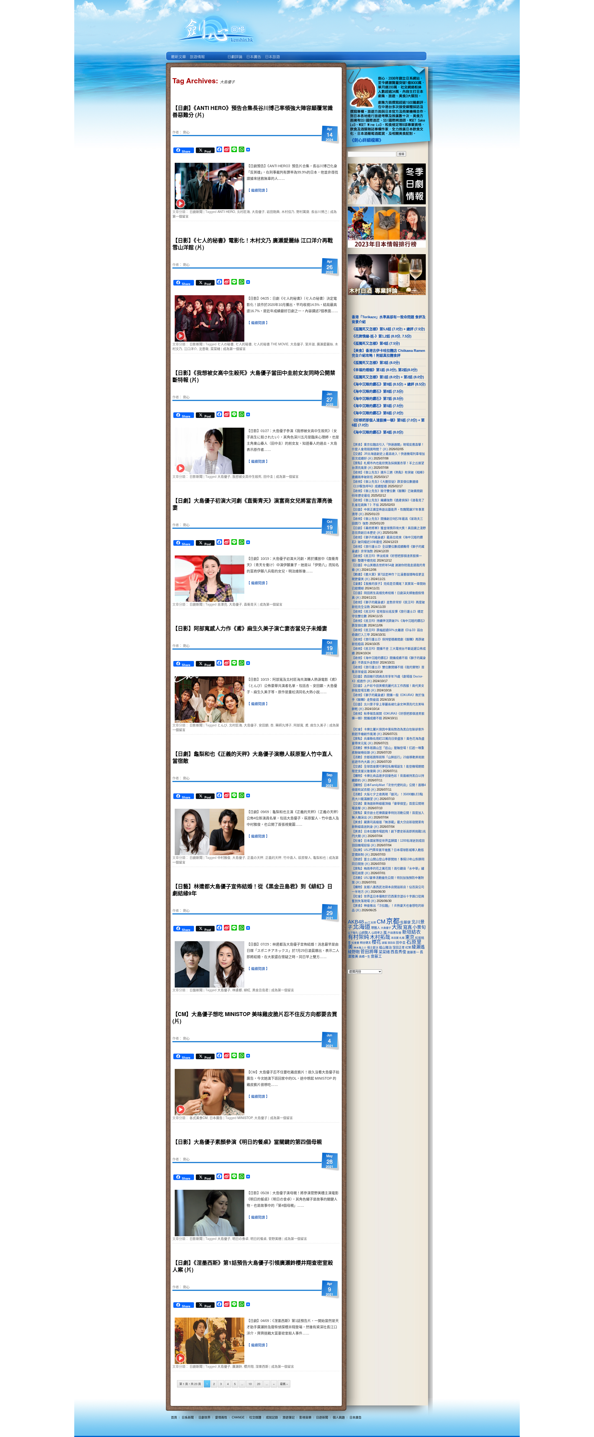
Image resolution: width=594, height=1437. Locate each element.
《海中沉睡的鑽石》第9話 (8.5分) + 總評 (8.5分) (389, 384)
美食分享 (290, 53)
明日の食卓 (240, 1238)
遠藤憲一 (413, 952)
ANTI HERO (226, 211)
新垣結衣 (411, 932)
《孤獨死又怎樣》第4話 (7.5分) (376, 343)
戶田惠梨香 (394, 932)
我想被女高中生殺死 (246, 476)
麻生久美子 (318, 725)
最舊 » (284, 1384)
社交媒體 (255, 1417)
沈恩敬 (204, 348)
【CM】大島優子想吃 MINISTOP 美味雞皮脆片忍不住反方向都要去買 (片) (254, 1017)
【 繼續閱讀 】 (258, 190)
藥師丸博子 (283, 725)
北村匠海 (243, 211)
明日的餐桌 (258, 1238)
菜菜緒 (215, 348)
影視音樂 (305, 1417)
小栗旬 (419, 927)
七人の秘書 (225, 344)
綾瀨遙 (418, 947)
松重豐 (355, 942)
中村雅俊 (223, 857)
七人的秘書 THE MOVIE (271, 344)
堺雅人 (375, 928)
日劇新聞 (196, 211)
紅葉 (408, 947)
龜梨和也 (319, 857)
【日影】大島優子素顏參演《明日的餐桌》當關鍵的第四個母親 (247, 1141)
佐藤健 (405, 922)
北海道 (361, 927)
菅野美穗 (274, 1238)
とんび (222, 725)
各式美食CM (199, 1117)
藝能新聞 (196, 53)
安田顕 (263, 725)
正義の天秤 (255, 857)
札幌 (401, 938)
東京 (409, 937)
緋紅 (247, 990)
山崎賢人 (365, 932)
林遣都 (237, 990)
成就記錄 (272, 1417)
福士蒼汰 (372, 947)
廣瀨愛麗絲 (325, 344)
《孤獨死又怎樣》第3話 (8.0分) (376, 363)
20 (258, 1384)
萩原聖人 (304, 857)
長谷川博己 (319, 211)
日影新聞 (196, 344)
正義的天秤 (273, 857)
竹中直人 (289, 857)
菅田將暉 (369, 951)
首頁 (174, 1417)
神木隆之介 (360, 947)
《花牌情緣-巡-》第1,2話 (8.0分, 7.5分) (381, 336)
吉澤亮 (222, 604)
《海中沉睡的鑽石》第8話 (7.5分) (377, 391)
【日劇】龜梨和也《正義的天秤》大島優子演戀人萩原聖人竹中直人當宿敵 (252, 757)
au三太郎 (370, 922)
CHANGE (238, 1417)
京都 (393, 921)
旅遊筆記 (289, 1417)
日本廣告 (253, 53)
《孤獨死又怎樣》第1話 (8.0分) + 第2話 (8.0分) (388, 377)
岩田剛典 (273, 211)
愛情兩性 (221, 1417)
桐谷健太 (365, 942)
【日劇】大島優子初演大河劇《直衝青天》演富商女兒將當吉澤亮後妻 (252, 504)
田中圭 (268, 476)
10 (250, 1384)
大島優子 (258, 211)
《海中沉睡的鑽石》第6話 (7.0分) (377, 413)
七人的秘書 (244, 344)
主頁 (178, 53)
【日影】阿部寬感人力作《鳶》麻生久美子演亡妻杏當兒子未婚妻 (249, 628)
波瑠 (384, 942)
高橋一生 (364, 956)
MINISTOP (244, 1117)
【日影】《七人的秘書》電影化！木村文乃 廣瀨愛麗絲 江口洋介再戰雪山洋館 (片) (252, 243)
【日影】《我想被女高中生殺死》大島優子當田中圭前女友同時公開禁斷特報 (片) (253, 376)
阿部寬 (298, 725)
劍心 (186, 132)
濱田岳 (391, 942)
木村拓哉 (380, 937)
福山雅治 (385, 947)
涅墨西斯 (261, 1366)
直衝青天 (250, 604)
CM (381, 922)
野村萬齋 (302, 211)
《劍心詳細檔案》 (366, 140)
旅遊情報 (215, 53)
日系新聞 (188, 1417)
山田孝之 (377, 932)
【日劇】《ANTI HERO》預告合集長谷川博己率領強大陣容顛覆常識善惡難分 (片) (252, 111)
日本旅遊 (272, 53)
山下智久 (353, 932)
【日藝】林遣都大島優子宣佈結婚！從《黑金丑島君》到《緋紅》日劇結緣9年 (252, 889)
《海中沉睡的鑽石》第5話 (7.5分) (377, 406)
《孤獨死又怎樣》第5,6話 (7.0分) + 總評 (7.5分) (388, 329)
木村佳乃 (287, 211)
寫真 (407, 927)
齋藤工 (376, 956)
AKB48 (356, 922)
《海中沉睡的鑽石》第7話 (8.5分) (377, 399)
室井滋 (310, 344)
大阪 (397, 927)
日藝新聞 (196, 990)
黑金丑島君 (260, 990)
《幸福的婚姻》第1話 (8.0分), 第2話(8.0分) (384, 370)
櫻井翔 (249, 1366)
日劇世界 (234, 53)
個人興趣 (339, 1417)
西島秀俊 (398, 952)
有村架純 (358, 937)
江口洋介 (190, 348)
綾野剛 (354, 951)
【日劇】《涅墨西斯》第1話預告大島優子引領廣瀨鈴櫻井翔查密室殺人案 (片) (252, 1266)
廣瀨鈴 (237, 1366)
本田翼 (395, 938)
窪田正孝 (399, 947)
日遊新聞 (322, 1417)
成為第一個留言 (234, 348)
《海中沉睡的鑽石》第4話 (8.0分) (377, 432)
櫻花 (376, 942)
